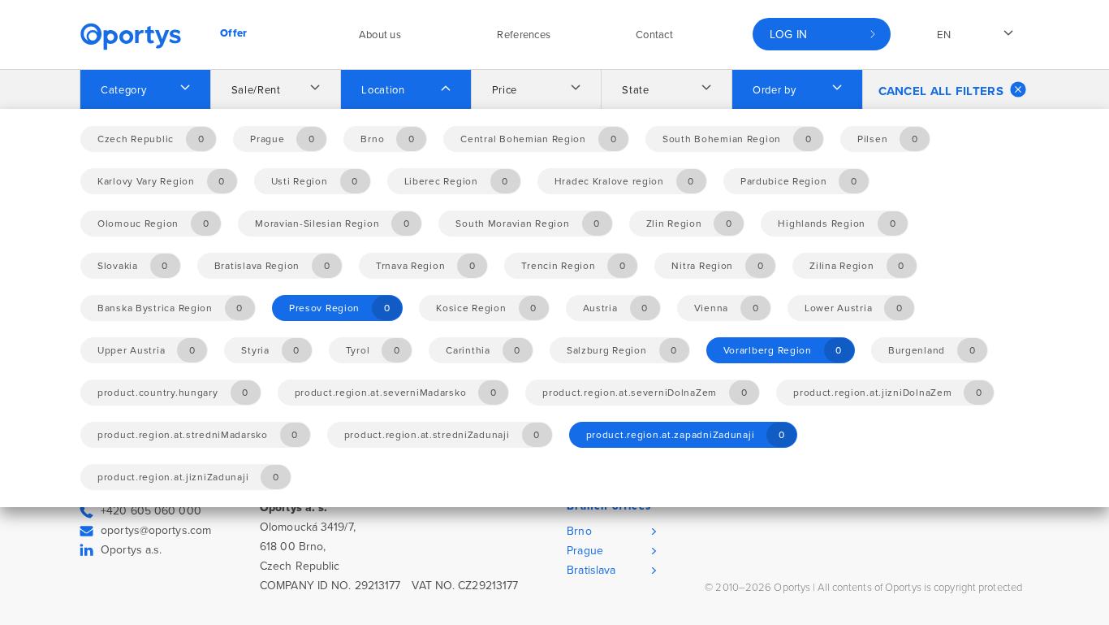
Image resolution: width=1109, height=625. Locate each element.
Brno (579, 531)
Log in (789, 34)
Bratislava (591, 570)
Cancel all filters (940, 91)
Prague (585, 551)
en (944, 34)
